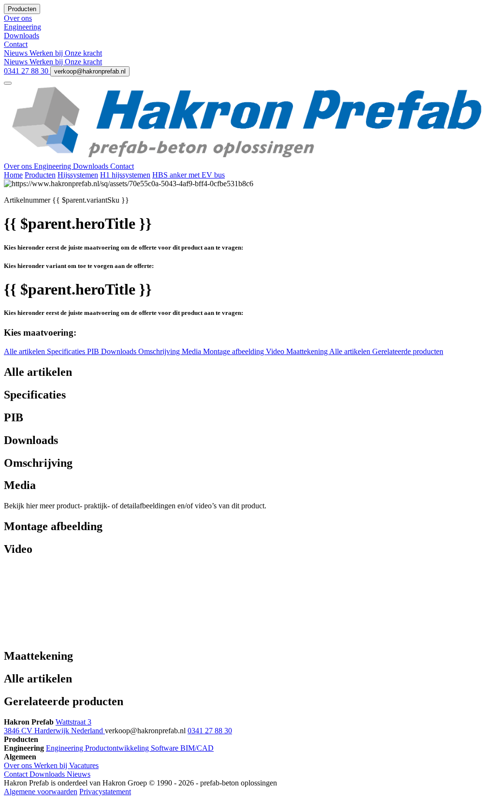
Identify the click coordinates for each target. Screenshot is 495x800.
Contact (122, 166)
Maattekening (307, 351)
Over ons (19, 166)
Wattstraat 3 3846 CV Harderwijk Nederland (54, 726)
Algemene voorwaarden (40, 791)
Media (192, 351)
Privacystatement (105, 791)
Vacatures (84, 765)
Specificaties (67, 351)
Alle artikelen (25, 351)
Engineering (53, 166)
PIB (94, 351)
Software (165, 748)
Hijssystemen (78, 175)
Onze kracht (83, 53)
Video (276, 351)
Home (13, 175)
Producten (40, 175)
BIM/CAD (197, 748)
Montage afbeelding (234, 351)
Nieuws (16, 53)
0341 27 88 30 (27, 71)
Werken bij (47, 53)
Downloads (91, 166)
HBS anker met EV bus (188, 175)
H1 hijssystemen (125, 175)
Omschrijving (160, 351)
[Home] (247, 157)
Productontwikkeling (118, 748)
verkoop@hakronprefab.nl (90, 71)
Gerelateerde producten (407, 351)
